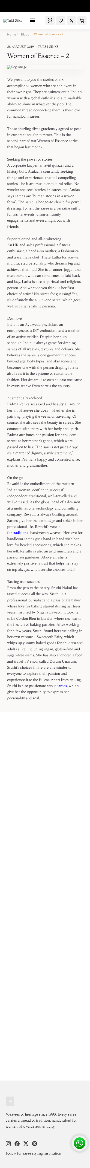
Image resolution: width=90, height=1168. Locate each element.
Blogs (25, 34)
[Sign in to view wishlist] (60, 20)
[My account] (71, 20)
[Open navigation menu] (33, 20)
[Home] (10, 1101)
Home (11, 34)
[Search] (50, 20)
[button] (82, 20)
